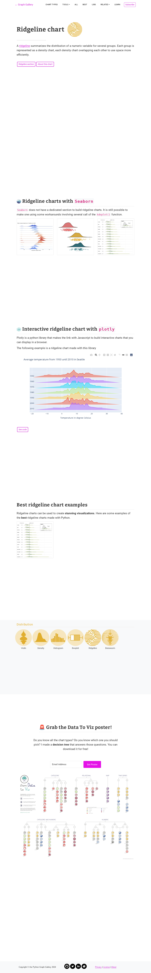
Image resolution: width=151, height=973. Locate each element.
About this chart (45, 64)
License (106, 967)
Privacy (98, 967)
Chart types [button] (52, 4)
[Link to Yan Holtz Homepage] (84, 966)
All (76, 4)
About (113, 967)
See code (23, 429)
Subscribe (129, 4)
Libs (94, 4)
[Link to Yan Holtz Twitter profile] (72, 966)
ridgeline (24, 46)
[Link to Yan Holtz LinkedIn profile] (78, 966)
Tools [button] (65, 4)
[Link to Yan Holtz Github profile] (66, 966)
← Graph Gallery (24, 4)
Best (85, 4)
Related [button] (104, 4)
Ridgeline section (26, 64)
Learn (117, 4)
